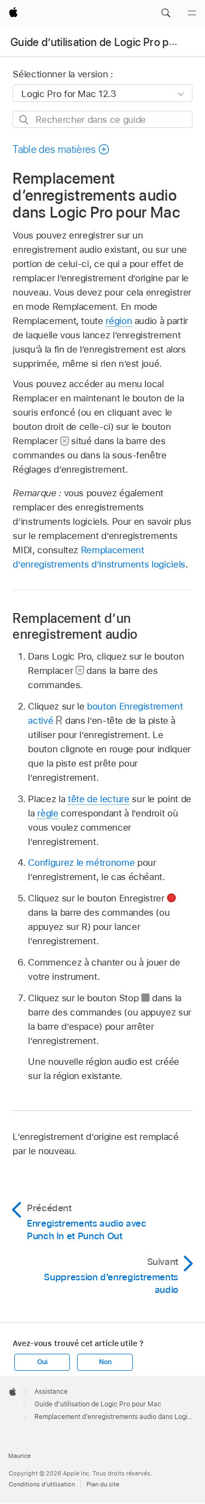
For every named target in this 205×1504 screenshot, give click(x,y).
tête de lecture (99, 798)
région (119, 320)
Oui (42, 1362)
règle (47, 813)
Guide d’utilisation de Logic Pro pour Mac (97, 1404)
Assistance (51, 1391)
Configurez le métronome (81, 862)
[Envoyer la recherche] (24, 120)
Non (105, 1362)
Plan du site (102, 1484)
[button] (166, 13)
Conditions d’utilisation (42, 1484)
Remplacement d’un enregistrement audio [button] (75, 626)
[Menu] (192, 13)
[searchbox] (102, 119)
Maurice (19, 1456)
